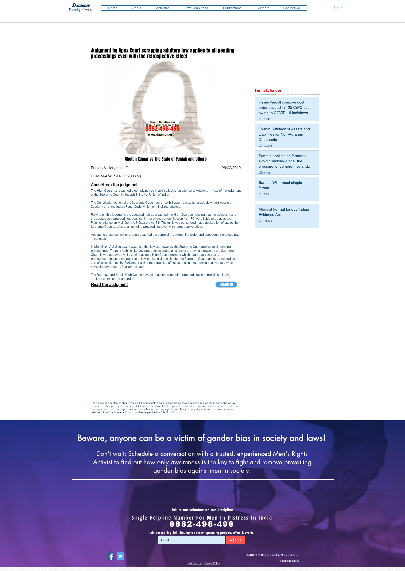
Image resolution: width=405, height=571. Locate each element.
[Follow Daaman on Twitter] (120, 556)
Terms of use (195, 563)
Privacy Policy (212, 563)
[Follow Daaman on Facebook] (110, 556)
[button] (162, 8)
